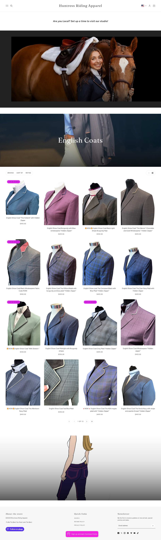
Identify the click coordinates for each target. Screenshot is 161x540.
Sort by (20, 173)
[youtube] (134, 533)
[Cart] (154, 5)
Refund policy (79, 521)
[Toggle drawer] (7, 5)
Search (77, 518)
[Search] (11, 5)
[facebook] (118, 533)
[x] (121, 533)
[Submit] (153, 526)
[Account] (149, 5)
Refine (28, 173)
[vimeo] (131, 533)
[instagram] (124, 533)
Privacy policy (79, 525)
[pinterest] (128, 533)
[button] (148, 173)
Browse (11, 173)
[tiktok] (137, 533)
